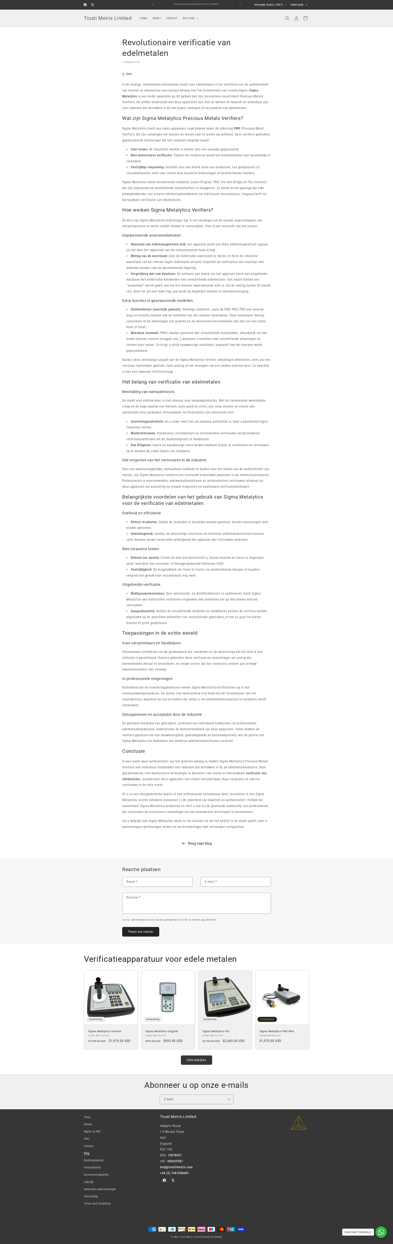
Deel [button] (129, 74)
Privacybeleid (92, 1167)
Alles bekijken (196, 1060)
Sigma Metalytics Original (161, 1031)
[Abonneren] (228, 1099)
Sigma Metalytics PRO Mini (277, 1031)
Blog (86, 1153)
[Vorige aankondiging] (152, 5)
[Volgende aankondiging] (240, 5)
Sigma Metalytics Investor (104, 1031)
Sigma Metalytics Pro (215, 1031)
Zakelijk (89, 1182)
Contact (89, 1146)
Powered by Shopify (212, 1237)
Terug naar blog (199, 843)
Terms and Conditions (97, 1203)
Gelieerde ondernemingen (100, 1189)
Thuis (87, 1117)
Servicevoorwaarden (96, 1174)
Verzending (91, 1196)
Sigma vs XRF (92, 1131)
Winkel (88, 1124)
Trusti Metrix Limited (190, 1237)
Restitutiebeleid (94, 1160)
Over (86, 1138)
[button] (190, 18)
